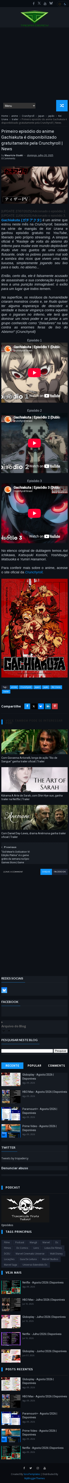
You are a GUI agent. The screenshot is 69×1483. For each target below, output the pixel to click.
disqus (46, 872)
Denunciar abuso (14, 1168)
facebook (60, 872)
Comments (56, 1066)
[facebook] (34, 3)
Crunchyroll (28, 115)
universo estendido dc (35, 1264)
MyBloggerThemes (34, 1478)
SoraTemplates (32, 1474)
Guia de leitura (28, 1259)
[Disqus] (34, 922)
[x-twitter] (39, 3)
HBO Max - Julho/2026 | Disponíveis (43, 1299)
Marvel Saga (10, 1264)
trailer (15, 119)
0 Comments (8, 158)
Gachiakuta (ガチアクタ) (21, 220)
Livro (36, 1248)
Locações (9, 1259)
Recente (12, 1066)
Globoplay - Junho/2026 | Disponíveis (44, 1351)
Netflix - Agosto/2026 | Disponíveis (43, 1282)
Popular (34, 1066)
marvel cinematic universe (30, 1253)
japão (51, 115)
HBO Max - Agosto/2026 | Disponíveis (44, 1091)
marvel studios (50, 1259)
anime (14, 115)
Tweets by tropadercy (14, 1158)
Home (4, 115)
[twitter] (31, 1468)
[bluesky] (51, 3)
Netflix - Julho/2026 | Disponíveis (42, 1334)
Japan (41, 115)
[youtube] (45, 3)
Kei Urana (56, 687)
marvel (46, 1242)
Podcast (19, 1242)
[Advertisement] (34, 63)
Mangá (33, 1242)
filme (7, 1242)
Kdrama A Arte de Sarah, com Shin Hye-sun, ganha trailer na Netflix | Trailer (32, 797)
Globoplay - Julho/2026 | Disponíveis (44, 1316)
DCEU (7, 1253)
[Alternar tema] (62, 4)
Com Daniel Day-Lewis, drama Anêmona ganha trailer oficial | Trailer (33, 835)
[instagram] (38, 1468)
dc (56, 1242)
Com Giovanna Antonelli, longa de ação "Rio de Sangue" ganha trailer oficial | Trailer (29, 759)
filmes (7, 1248)
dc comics (22, 1248)
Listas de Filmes (53, 1248)
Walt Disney (56, 1253)
